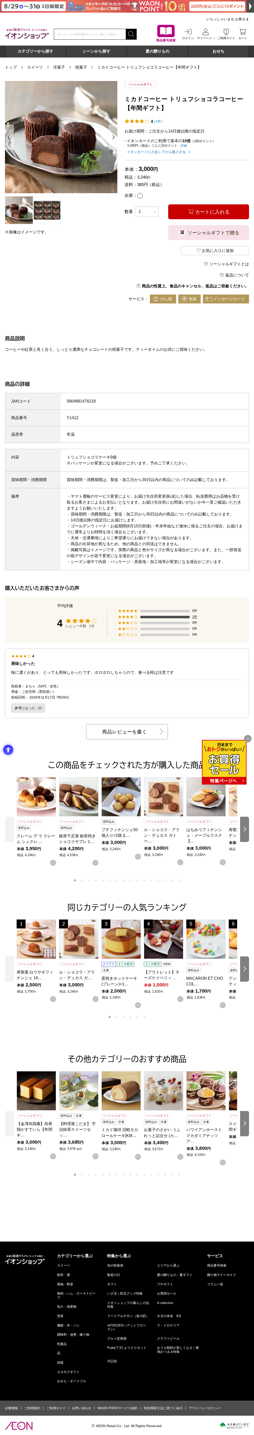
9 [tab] (130, 880)
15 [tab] (172, 880)
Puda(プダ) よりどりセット (127, 1348)
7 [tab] (117, 880)
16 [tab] (179, 880)
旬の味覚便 (115, 1265)
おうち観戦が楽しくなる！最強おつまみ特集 (178, 1350)
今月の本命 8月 (169, 1316)
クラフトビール (168, 1338)
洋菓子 (59, 67)
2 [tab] (82, 880)
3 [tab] (89, 880)
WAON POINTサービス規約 (117, 1408)
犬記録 (112, 1361)
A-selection (165, 1303)
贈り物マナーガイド (221, 1275)
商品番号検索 (216, 1265)
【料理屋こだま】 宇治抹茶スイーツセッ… (77, 1129)
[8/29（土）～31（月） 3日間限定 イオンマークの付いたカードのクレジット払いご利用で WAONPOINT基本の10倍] (127, 6)
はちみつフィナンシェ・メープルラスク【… (204, 835)
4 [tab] (96, 880)
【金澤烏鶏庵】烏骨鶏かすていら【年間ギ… (34, 1129)
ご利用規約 (32, 1408)
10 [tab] (137, 880)
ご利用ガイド (56, 1408)
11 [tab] (144, 880)
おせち (218, 51)
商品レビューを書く (124, 731)
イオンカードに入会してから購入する (156, 152)
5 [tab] (103, 880)
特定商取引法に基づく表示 (163, 1408)
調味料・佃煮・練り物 (73, 1334)
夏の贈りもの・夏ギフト (174, 1275)
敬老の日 (113, 1275)
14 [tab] (165, 880)
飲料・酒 (63, 1275)
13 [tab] (158, 880)
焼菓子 (81, 67)
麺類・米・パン (68, 1325)
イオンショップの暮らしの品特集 (128, 1305)
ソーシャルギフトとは (229, 264)
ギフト (112, 1284)
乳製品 (62, 1344)
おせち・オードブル (71, 1381)
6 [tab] (110, 880)
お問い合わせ (81, 1408)
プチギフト (165, 1284)
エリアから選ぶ (168, 1265)
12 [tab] (151, 880)
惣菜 (60, 1316)
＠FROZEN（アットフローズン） (126, 1327)
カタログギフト (68, 1372)
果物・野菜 (65, 1284)
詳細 (184, 145)
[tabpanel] (61, 137)
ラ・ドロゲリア (168, 1325)
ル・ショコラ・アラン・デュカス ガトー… (162, 835)
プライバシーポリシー (205, 1408)
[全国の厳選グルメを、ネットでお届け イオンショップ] (27, 33)
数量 (129, 211)
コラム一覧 (215, 1284)
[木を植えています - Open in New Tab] (234, 1425)
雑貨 (60, 1362)
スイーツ (35, 67)
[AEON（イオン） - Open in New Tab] (18, 1426)
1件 (194, 617)
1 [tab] (75, 880)
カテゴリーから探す (35, 51)
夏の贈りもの (157, 51)
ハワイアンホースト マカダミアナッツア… (204, 1135)
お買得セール (166, 1293)
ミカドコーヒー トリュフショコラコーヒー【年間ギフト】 (149, 67)
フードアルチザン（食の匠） (128, 1316)
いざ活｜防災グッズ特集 (125, 1293)
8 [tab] (124, 880)
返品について (237, 275)
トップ (11, 67)
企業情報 (11, 1408)
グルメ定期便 (117, 1338)
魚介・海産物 (66, 1306)
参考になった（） (29, 708)
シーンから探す (96, 51)
